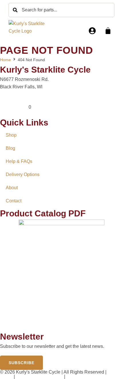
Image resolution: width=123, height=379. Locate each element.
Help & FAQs (19, 161)
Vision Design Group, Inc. (92, 376)
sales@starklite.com (20, 99)
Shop (11, 135)
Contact (13, 200)
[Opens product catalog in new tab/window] (61, 275)
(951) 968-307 (14, 107)
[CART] (108, 30)
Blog (10, 148)
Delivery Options (22, 174)
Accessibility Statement (39, 376)
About (12, 187)
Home (5, 59)
